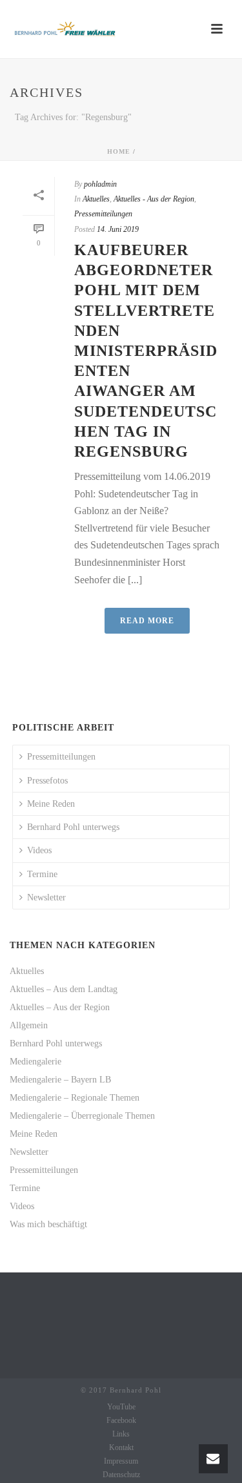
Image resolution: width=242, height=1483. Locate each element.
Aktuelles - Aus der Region (154, 198)
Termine (42, 874)
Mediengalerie (35, 1061)
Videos (39, 850)
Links (121, 1433)
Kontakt (121, 1447)
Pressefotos (47, 780)
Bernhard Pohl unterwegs (73, 827)
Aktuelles (96, 198)
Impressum (121, 1461)
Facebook (121, 1420)
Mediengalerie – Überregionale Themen (82, 1116)
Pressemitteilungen (103, 213)
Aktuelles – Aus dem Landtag (63, 989)
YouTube (121, 1406)
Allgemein (29, 1025)
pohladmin (100, 184)
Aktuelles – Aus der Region (60, 1007)
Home (118, 151)
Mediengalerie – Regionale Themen (74, 1098)
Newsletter (46, 897)
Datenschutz (121, 1474)
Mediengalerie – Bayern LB (60, 1079)
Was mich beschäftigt (48, 1224)
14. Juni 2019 (118, 229)
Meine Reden (51, 804)
